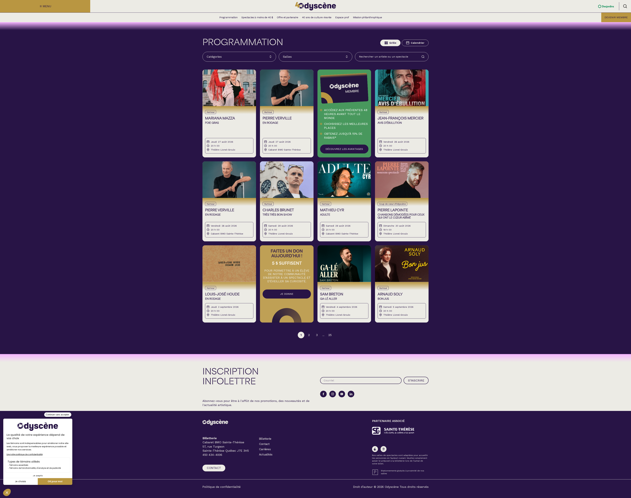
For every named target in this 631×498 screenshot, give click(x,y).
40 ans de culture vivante (316, 17)
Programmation (228, 17)
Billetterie (265, 438)
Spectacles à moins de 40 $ (257, 17)
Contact (214, 468)
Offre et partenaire (287, 17)
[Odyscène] (215, 422)
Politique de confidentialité (221, 486)
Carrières (265, 449)
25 (330, 335)
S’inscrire (416, 380)
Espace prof (342, 17)
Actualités (265, 454)
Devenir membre (616, 17)
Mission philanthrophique (367, 17)
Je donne (286, 293)
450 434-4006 (212, 454)
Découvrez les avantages (344, 149)
